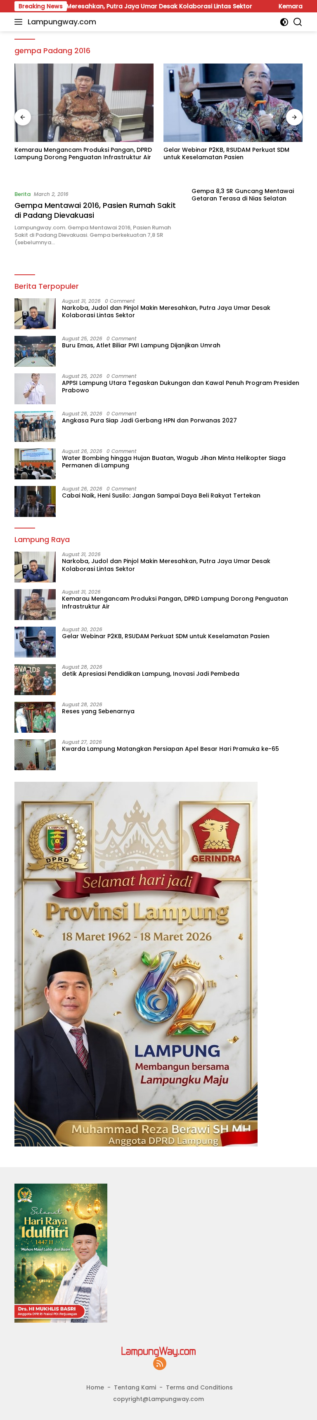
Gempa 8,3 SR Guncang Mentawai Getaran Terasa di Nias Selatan (243, 194)
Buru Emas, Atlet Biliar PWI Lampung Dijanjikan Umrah (141, 345)
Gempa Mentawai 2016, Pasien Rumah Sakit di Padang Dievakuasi (95, 210)
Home (95, 1387)
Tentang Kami (135, 1387)
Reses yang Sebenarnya (98, 711)
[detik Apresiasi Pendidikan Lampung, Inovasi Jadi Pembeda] (35, 679)
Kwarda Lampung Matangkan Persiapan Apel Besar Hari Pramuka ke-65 (170, 748)
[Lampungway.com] (158, 1351)
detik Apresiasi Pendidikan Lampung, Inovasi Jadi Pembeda (150, 673)
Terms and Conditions (199, 1387)
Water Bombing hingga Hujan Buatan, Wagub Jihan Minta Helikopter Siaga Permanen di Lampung (174, 461)
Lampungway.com (62, 22)
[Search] (298, 22)
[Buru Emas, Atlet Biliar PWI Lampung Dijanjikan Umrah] (35, 351)
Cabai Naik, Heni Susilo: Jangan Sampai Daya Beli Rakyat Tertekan (161, 495)
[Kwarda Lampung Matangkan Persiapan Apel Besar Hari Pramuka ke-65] (35, 754)
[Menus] (20, 22)
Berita (22, 194)
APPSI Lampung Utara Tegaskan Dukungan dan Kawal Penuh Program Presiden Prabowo (180, 386)
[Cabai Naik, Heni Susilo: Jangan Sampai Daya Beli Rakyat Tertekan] (35, 501)
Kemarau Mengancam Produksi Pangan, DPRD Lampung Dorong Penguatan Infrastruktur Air (83, 153)
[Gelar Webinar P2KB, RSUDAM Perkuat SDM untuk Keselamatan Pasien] (233, 103)
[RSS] (159, 1364)
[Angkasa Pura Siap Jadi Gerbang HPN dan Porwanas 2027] (35, 426)
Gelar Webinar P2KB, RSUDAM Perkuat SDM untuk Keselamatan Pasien (226, 153)
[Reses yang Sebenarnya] (35, 717)
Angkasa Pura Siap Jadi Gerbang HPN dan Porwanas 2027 (149, 420)
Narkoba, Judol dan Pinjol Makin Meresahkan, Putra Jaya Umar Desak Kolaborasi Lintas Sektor (166, 311)
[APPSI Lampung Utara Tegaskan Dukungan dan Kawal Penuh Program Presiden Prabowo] (35, 388)
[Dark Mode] (284, 22)
